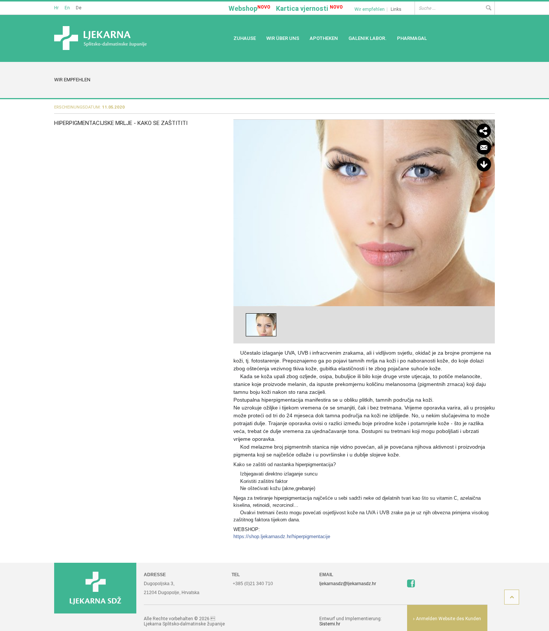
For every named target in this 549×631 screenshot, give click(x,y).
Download (483, 164)
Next (487, 212)
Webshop (249, 8)
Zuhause (244, 38)
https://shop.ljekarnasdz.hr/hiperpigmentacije (281, 536)
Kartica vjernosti (309, 8)
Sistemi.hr (329, 624)
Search (488, 8)
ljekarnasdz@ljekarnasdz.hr (347, 583)
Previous (241, 212)
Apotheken (324, 38)
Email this (483, 147)
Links (396, 9)
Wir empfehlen (369, 9)
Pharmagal (412, 38)
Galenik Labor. (367, 38)
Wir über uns (282, 38)
